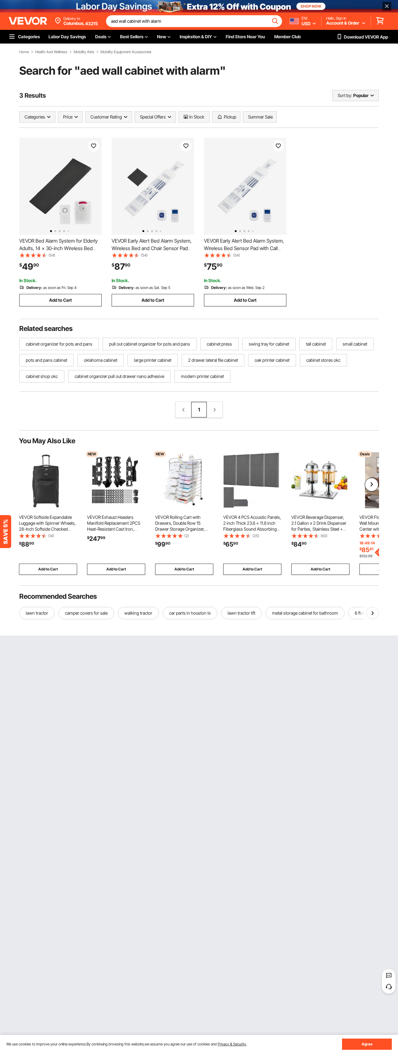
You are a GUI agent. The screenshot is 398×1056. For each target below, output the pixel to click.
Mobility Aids (84, 52)
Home (24, 52)
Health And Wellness (51, 52)
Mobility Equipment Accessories (125, 52)
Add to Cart (60, 300)
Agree (367, 1044)
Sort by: (345, 95)
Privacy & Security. (232, 1044)
